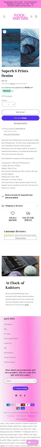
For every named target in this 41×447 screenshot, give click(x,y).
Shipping (12, 83)
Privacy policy (10, 415)
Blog (5, 329)
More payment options (20, 123)
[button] (4, 16)
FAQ (5, 348)
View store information (12, 134)
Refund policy (8, 353)
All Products (8, 324)
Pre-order (7, 334)
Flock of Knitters (13, 412)
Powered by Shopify (23, 412)
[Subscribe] (34, 380)
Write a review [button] (20, 238)
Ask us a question (13, 218)
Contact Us (8, 343)
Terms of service (21, 415)
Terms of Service (10, 357)
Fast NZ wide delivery (28, 218)
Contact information (21, 419)
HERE (27, 305)
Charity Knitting (9, 362)
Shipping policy (32, 415)
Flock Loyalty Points (11, 338)
